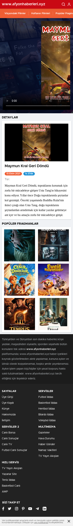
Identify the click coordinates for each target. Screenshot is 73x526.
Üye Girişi (7, 397)
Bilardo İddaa (45, 414)
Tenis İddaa (8, 480)
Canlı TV (7, 444)
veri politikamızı (41, 522)
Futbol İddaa (45, 397)
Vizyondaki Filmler (15, 13)
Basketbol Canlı (11, 486)
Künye (5, 408)
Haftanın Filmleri (40, 13)
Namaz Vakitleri (47, 450)
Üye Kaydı (8, 403)
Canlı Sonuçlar (10, 438)
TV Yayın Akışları (48, 456)
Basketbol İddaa (47, 403)
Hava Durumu (46, 438)
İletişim (6, 420)
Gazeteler (44, 432)
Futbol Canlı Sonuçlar (14, 450)
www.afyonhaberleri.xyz (41, 349)
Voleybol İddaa (46, 420)
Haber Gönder (46, 444)
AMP (5, 491)
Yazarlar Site (9, 474)
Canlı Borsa (8, 432)
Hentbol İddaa (46, 408)
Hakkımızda (9, 414)
